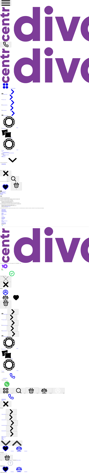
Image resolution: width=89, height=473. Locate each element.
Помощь (3, 213)
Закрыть (3, 400)
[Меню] (5, 3)
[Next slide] (5, 443)
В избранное (12, 471)
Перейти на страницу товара (4, 472)
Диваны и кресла (4, 209)
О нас (2, 151)
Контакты (3, 153)
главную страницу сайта (7, 206)
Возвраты (4, 155)
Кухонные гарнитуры (4, 211)
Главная (1, 194)
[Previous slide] (16, 443)
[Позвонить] (5, 44)
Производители (3, 156)
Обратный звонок (4, 164)
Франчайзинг (3, 218)
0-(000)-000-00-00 (4, 163)
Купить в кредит (2, 466)
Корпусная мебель (4, 210)
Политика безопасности (6, 152)
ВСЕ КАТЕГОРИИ (13, 88)
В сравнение (25, 471)
